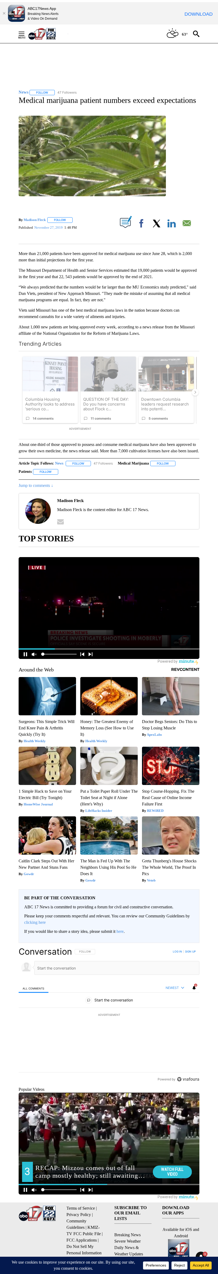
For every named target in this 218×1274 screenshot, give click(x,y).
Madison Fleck (35, 220)
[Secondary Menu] (25, 34)
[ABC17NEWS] (48, 34)
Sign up (190, 951)
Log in (177, 951)
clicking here (35, 922)
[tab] (33, 988)
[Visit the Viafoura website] (188, 1079)
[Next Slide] (195, 392)
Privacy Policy (78, 1214)
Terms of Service (80, 1208)
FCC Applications (81, 1240)
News (59, 463)
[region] (109, 1015)
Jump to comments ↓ (36, 485)
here (120, 931)
